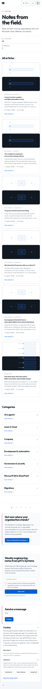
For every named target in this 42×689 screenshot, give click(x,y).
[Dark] (33, 3)
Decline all (8, 672)
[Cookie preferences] (3, 685)
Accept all (33, 672)
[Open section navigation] (38, 3)
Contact (9, 619)
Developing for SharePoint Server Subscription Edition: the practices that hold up (19, 321)
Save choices (21, 672)
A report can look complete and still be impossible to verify (14, 98)
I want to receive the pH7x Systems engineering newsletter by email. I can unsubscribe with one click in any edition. (21, 585)
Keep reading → (9, 114)
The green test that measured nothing (16, 211)
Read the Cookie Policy (10, 678)
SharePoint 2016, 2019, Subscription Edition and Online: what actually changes (17, 378)
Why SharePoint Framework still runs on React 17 (19, 265)
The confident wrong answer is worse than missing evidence (14, 155)
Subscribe (21, 591)
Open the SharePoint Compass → (17, 540)
